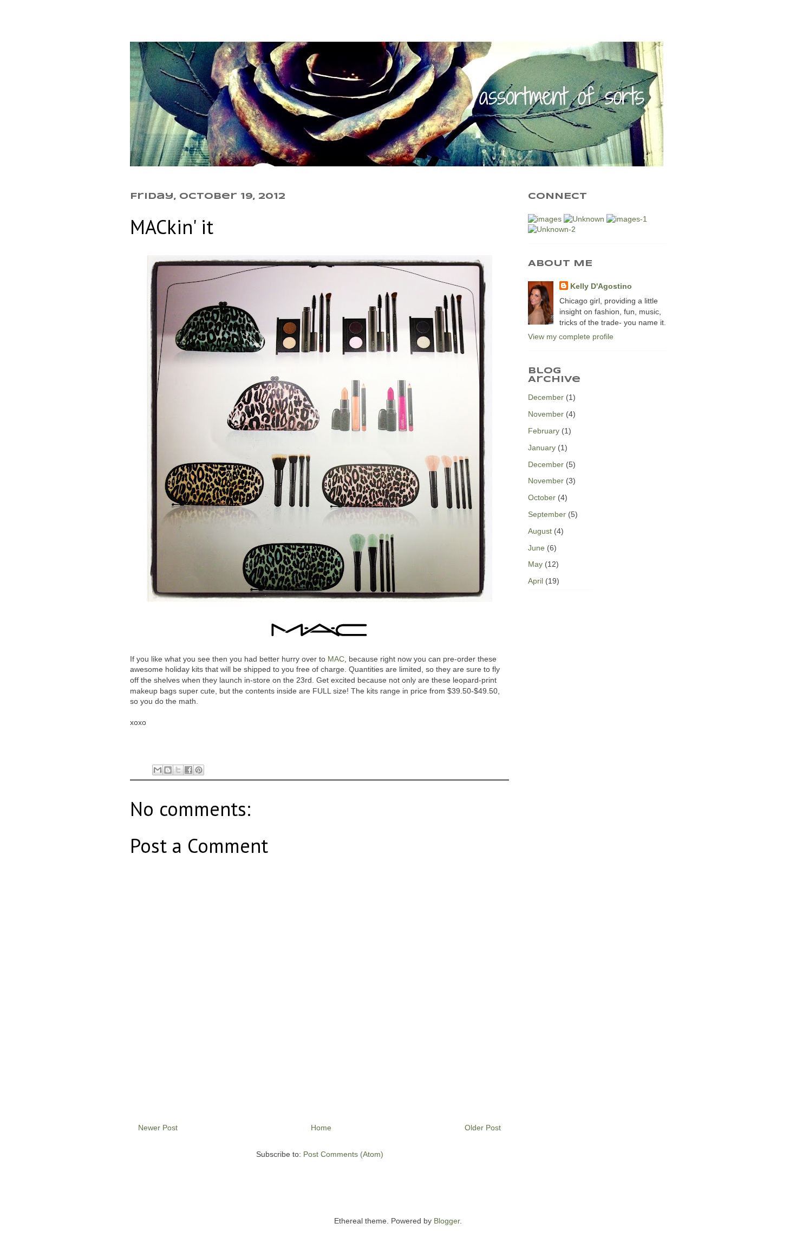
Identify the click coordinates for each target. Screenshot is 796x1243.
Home (321, 1127)
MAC (336, 659)
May (535, 564)
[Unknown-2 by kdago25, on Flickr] (552, 229)
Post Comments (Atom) (343, 1154)
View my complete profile (571, 336)
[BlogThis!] (167, 770)
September (547, 514)
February (543, 430)
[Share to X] (178, 770)
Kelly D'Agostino (601, 286)
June (536, 547)
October (542, 497)
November (546, 414)
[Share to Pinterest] (198, 770)
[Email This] (157, 770)
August (540, 531)
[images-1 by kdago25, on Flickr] (626, 219)
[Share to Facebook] (188, 770)
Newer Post (158, 1127)
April (535, 581)
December (546, 397)
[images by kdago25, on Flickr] (545, 219)
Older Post (483, 1127)
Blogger (447, 1220)
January (542, 447)
